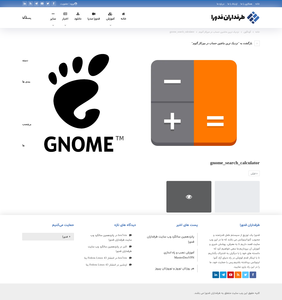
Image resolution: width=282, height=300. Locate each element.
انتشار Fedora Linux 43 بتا (99, 258)
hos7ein (122, 235)
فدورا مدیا (94, 19)
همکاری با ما (246, 4)
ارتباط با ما (232, 4)
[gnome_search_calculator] (237, 197)
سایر (53, 19)
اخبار (65, 19)
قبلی (253, 173)
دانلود (77, 19)
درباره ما (220, 4)
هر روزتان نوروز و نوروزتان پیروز (174, 268)
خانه (257, 4)
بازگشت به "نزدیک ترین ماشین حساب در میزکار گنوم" (222, 43)
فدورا (65, 236)
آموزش (110, 19)
